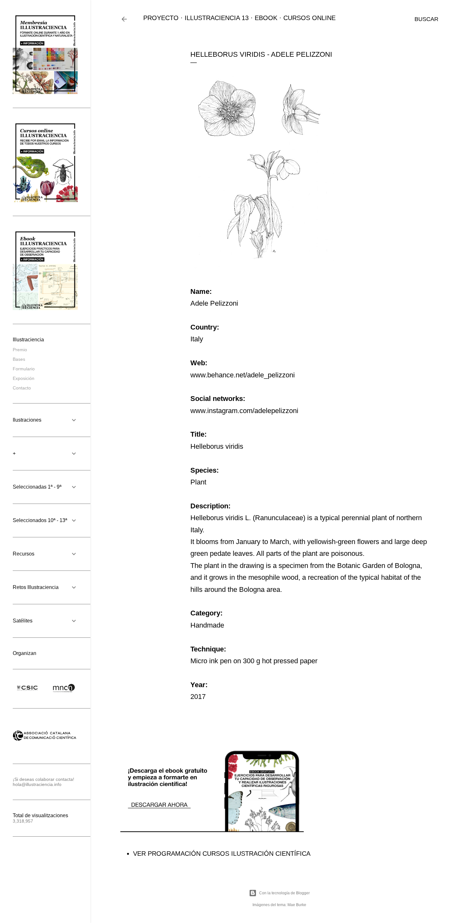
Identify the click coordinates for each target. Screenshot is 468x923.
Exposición (23, 378)
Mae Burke (296, 905)
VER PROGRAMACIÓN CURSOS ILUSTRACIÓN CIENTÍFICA (221, 853)
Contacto (22, 387)
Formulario (24, 368)
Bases (19, 359)
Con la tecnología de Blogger (284, 893)
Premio (20, 349)
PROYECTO (161, 17)
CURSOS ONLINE (309, 17)
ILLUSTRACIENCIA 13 (217, 17)
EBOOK (266, 17)
